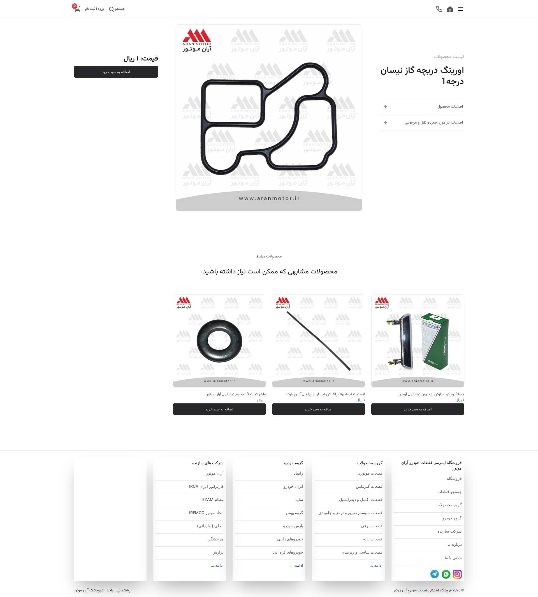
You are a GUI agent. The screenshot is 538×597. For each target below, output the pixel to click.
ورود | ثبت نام (94, 8)
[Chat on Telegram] (434, 574)
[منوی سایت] (460, 9)
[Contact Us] (439, 9)
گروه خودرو (452, 517)
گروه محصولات (449, 504)
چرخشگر (216, 538)
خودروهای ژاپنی (290, 538)
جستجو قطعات (449, 491)
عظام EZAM (213, 499)
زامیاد (298, 473)
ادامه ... (376, 565)
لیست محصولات (449, 57)
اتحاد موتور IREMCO (206, 512)
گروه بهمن (294, 512)
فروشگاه (454, 478)
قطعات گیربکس (369, 486)
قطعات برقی (371, 525)
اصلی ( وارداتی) (210, 525)
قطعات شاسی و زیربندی (362, 552)
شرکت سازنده (450, 531)
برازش (218, 552)
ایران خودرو (293, 486)
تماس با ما (453, 557)
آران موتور (215, 473)
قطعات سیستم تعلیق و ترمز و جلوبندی (350, 512)
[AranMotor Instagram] (457, 574)
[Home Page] (450, 9)
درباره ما (454, 544)
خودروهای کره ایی (288, 552)
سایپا (299, 499)
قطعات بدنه (372, 538)
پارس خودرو (293, 525)
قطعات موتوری (369, 473)
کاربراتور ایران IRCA (206, 486)
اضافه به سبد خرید (116, 71)
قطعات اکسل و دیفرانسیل (360, 499)
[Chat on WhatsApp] (446, 574)
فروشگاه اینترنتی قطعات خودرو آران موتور (431, 465)
